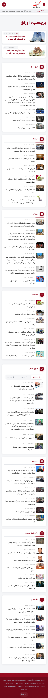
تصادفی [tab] (35, 377)
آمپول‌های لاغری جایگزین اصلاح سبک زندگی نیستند (21, 180)
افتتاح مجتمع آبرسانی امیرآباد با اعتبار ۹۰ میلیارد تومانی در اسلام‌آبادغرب (20, 621)
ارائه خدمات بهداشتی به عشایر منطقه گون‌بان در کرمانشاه (21, 333)
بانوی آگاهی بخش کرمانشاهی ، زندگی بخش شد (21, 587)
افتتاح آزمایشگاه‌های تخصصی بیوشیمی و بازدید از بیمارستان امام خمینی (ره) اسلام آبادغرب (20, 345)
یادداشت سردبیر (31, 533)
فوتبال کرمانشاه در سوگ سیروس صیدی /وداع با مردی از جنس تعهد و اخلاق (20, 272)
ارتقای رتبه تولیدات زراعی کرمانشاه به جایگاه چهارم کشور (22, 659)
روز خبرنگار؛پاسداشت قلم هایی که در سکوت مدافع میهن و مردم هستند (21, 201)
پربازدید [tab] (9, 377)
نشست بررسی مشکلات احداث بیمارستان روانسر (20, 323)
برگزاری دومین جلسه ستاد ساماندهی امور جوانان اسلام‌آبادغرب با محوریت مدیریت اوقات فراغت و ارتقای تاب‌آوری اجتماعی (20, 260)
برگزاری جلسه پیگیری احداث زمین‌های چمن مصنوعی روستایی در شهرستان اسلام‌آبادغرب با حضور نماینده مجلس (21, 236)
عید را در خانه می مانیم (26, 578)
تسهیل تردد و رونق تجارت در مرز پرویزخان (20, 629)
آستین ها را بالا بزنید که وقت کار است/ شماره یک (21, 569)
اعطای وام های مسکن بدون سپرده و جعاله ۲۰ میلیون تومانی (16, 53)
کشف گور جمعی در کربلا (26, 127)
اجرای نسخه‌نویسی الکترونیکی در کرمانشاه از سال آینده (22, 387)
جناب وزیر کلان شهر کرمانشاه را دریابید (21, 552)
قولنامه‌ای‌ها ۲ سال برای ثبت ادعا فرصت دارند (20, 191)
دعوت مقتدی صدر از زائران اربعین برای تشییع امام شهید (21, 88)
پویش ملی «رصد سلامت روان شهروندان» (20, 355)
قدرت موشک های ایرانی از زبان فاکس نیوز (20, 112)
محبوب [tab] (22, 377)
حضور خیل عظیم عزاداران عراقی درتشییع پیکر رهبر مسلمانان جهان (20, 77)
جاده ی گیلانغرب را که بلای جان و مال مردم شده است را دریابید (21, 544)
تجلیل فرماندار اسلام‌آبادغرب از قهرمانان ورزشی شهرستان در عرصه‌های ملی (21, 225)
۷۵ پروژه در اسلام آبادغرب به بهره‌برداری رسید (21, 649)
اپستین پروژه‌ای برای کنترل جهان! (23, 120)
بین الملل (34, 66)
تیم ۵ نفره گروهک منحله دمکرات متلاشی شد (20, 521)
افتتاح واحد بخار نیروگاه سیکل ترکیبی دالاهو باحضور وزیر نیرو (21, 610)
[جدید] (40, 607)
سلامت (35, 294)
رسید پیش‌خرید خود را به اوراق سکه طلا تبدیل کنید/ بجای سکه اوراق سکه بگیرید (15, 41)
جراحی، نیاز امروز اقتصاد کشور (24, 560)
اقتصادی (34, 599)
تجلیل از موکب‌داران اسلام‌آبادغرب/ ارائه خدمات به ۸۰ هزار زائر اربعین (21, 150)
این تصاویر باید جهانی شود (25, 511)
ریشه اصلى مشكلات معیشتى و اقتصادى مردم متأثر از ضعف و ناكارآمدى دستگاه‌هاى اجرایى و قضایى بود (19, 426)
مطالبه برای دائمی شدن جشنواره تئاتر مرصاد (22, 160)
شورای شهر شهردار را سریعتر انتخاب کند (19, 438)
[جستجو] (4, 4)
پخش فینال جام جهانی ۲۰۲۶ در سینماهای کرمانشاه (19, 248)
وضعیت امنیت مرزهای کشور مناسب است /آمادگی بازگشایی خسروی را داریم (20, 413)
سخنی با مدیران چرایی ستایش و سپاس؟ (22, 448)
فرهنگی (35, 139)
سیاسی (35, 461)
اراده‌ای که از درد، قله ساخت (25, 314)
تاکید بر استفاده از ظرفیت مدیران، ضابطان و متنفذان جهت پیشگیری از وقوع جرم (21, 400)
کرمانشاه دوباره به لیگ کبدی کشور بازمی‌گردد (23, 282)
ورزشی (35, 214)
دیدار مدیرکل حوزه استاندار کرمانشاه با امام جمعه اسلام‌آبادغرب (19, 11)
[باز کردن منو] (44, 4)
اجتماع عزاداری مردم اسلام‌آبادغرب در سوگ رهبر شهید (20, 503)
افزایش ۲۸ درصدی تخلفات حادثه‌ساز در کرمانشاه (21, 170)
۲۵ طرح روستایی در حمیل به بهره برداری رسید (20, 638)
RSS (22, 694)
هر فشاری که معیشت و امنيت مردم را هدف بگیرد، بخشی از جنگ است (21, 472)
